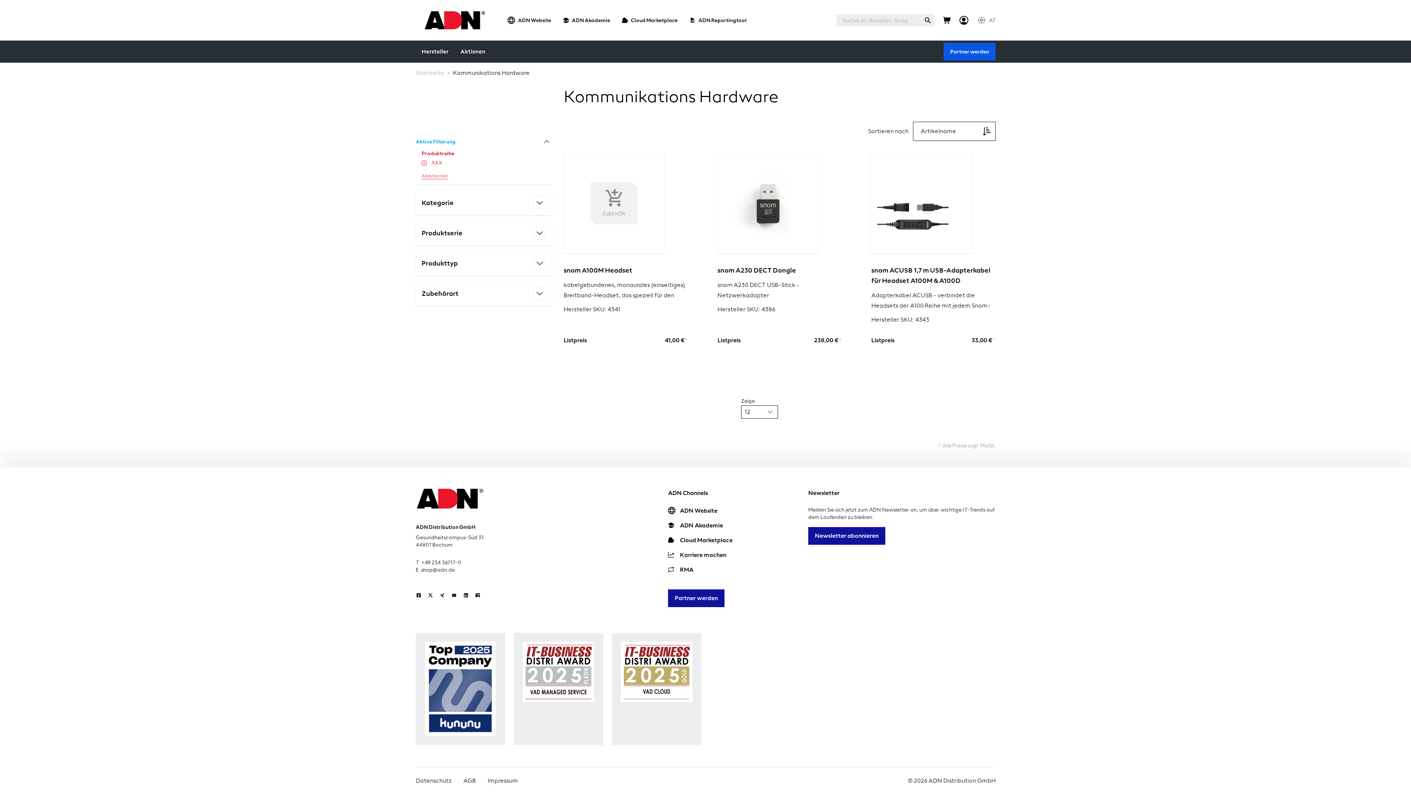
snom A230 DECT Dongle (756, 270)
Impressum (503, 780)
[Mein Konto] (963, 20)
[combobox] (878, 20)
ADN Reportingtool (722, 20)
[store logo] (453, 20)
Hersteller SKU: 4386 (746, 309)
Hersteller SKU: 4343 (900, 319)
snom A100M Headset (598, 270)
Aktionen (472, 51)
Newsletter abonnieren (847, 535)
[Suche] (927, 20)
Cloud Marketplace (654, 20)
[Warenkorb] (947, 20)
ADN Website (534, 20)
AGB (469, 780)
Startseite (430, 72)
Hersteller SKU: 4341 (592, 309)
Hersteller (435, 51)
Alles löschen (435, 176)
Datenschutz (434, 780)
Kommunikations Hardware (491, 72)
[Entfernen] (424, 163)
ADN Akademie (591, 20)
